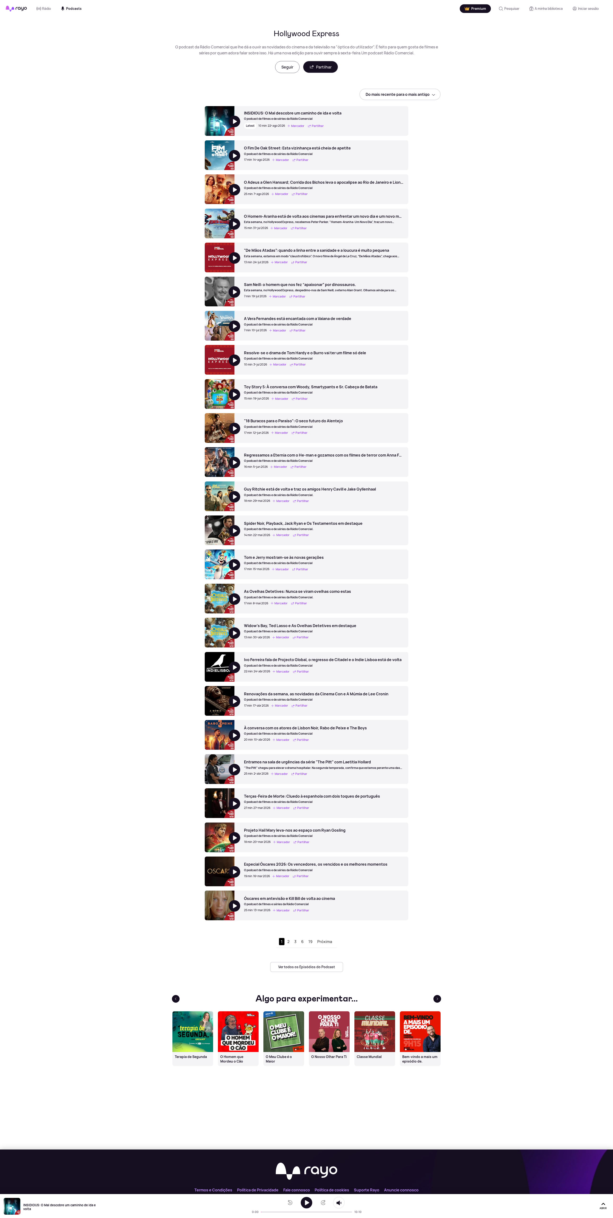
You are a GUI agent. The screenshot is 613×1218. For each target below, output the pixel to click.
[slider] (262, 1212)
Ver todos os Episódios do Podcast (306, 967)
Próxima (324, 941)
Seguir (287, 67)
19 (310, 941)
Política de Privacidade (257, 1190)
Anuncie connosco (401, 1190)
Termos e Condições (213, 1190)
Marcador (297, 126)
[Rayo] (306, 1171)
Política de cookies (332, 1190)
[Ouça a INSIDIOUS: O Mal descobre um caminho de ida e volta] (306, 1202)
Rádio (46, 8)
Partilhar (324, 67)
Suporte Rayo (366, 1190)
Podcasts (74, 8)
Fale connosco (296, 1190)
